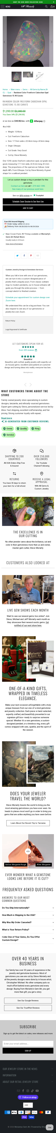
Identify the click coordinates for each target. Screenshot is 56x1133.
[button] (26, 385)
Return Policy (10, 321)
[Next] (51, 42)
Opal (9, 93)
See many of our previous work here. (28, 189)
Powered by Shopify (39, 1127)
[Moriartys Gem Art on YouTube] (37, 1091)
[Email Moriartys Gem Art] (19, 1091)
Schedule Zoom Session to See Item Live (28, 201)
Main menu (15, 89)
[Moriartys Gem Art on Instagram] (28, 1091)
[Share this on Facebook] (24, 256)
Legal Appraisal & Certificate (16, 329)
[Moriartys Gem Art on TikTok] (33, 1091)
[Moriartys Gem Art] (28, 6)
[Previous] (5, 42)
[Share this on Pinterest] (31, 256)
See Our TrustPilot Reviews (28, 1008)
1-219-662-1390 (38, 186)
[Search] (46, 6)
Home (5, 89)
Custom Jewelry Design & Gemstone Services (24, 270)
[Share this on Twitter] (17, 256)
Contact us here (18, 186)
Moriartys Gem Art (22, 1127)
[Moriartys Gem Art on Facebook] (23, 1091)
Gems (25, 89)
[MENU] (1, 6)
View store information (14, 244)
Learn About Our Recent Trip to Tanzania (28, 823)
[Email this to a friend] (38, 256)
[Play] (28, 42)
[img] (28, 347)
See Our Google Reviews (28, 1000)
